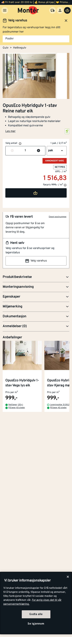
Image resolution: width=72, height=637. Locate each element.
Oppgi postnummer (57, 216)
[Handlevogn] (67, 10)
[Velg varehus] (52, 10)
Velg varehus (38, 261)
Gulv (6, 48)
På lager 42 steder (58, 408)
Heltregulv (19, 48)
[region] (36, 603)
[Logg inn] (60, 10)
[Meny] (4, 10)
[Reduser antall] (12, 151)
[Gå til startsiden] (28, 10)
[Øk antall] (38, 151)
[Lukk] (67, 576)
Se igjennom (36, 623)
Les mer (10, 131)
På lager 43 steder (16, 408)
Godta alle (36, 614)
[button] (57, 150)
